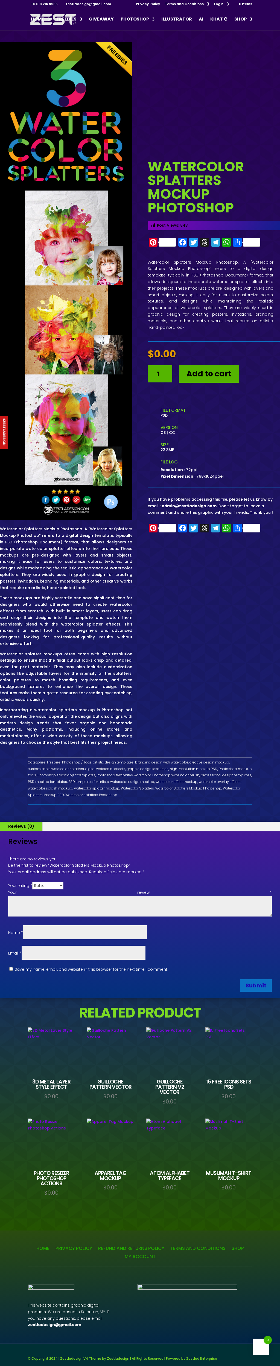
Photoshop (135, 19)
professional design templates (226, 775)
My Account (140, 1255)
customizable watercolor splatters (56, 768)
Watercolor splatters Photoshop (91, 794)
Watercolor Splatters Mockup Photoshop (188, 788)
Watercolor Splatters (137, 788)
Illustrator (176, 19)
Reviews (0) (21, 826)
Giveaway (101, 19)
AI (201, 19)
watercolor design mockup (132, 781)
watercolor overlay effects (220, 781)
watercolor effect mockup (176, 781)
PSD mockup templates (47, 781)
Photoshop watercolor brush (175, 775)
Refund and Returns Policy (131, 1247)
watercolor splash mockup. (50, 788)
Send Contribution (173, 395)
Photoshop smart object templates (66, 775)
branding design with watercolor (161, 762)
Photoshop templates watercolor (124, 775)
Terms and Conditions (184, 4)
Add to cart (208, 373)
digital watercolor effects (105, 768)
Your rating (20, 885)
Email (15, 953)
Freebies (67, 19)
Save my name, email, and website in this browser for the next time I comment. (91, 969)
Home (37, 19)
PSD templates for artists (88, 781)
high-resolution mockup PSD (193, 768)
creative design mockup (209, 762)
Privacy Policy (148, 4)
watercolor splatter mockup (96, 788)
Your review (140, 892)
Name (15, 932)
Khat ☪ (219, 19)
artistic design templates (113, 762)
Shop (240, 19)
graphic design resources (147, 768)
